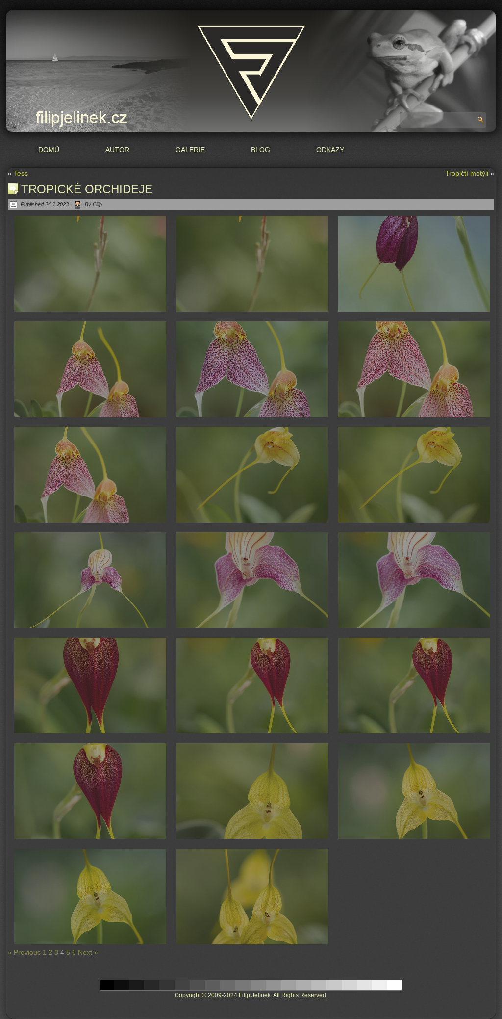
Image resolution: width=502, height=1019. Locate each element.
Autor (117, 150)
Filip (97, 204)
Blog (260, 150)
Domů (48, 150)
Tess (21, 173)
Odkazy (330, 150)
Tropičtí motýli (466, 173)
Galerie (190, 150)
